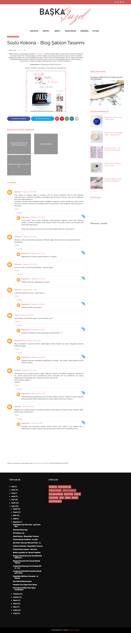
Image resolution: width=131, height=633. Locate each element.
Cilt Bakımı (53, 487)
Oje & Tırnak (68, 494)
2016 (13, 503)
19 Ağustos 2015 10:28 (29, 264)
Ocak (15, 613)
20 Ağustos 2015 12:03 (29, 370)
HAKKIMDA (84, 31)
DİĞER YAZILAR (70, 31)
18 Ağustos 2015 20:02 (29, 192)
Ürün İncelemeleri (55, 501)
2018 (13, 496)
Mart (15, 607)
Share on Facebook (19, 118)
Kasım (15, 512)
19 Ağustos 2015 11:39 (37, 253)
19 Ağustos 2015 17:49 (29, 289)
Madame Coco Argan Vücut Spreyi (25, 585)
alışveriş (77, 494)
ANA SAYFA (34, 31)
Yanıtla (16, 209)
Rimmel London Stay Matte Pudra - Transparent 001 (113, 134)
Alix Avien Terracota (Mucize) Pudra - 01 (27, 543)
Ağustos (16, 522)
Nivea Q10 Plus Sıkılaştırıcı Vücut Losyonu (112, 164)
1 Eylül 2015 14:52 (28, 406)
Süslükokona (34, 64)
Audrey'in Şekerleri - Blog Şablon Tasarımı (28, 546)
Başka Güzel (12, 50)
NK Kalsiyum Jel (18, 533)
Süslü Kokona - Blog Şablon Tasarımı (26, 536)
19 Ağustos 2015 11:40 (37, 279)
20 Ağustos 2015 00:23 (37, 304)
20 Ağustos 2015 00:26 (37, 357)
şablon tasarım (13, 36)
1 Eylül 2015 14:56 (36, 423)
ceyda (16, 315)
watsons (75, 498)
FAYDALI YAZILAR (69, 490)
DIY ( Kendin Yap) (65, 487)
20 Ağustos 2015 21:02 (37, 393)
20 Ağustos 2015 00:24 (37, 330)
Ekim (15, 515)
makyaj (67, 498)
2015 (13, 506)
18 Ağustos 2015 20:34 (37, 217)
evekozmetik (53, 498)
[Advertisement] (107, 51)
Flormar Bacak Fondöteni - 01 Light (25, 539)
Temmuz (16, 594)
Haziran (16, 597)
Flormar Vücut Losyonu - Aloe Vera (25, 549)
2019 (13, 493)
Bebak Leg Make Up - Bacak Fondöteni (27, 552)
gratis (61, 498)
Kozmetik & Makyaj (55, 494)
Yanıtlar (20, 213)
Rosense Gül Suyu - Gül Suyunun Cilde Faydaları (112, 149)
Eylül (15, 519)
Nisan (15, 603)
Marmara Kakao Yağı (20, 530)
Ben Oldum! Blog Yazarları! (22, 581)
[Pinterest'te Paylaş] (77, 119)
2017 (13, 499)
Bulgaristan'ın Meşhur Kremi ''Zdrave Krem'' (113, 118)
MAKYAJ (46, 31)
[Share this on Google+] (57, 119)
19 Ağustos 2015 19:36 (32, 340)
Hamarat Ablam (19, 340)
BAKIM (57, 31)
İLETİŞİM (96, 31)
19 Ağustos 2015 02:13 (29, 236)
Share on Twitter (43, 118)
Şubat (15, 610)
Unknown (17, 192)
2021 (13, 486)
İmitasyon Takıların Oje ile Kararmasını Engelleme (112, 180)
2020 (13, 490)
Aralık (15, 509)
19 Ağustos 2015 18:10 (26, 315)
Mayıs (15, 600)
